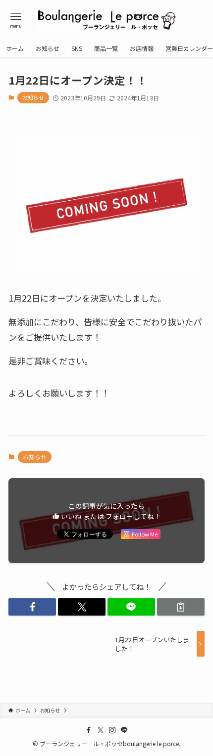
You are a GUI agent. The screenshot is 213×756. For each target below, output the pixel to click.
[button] (32, 607)
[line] (124, 730)
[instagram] (112, 730)
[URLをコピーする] (181, 607)
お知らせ (33, 97)
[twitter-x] (100, 730)
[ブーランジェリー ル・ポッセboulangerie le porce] (106, 20)
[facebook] (88, 730)
